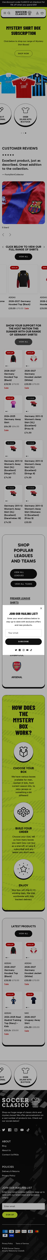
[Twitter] (16, 650)
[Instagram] (24, 650)
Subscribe (23, 641)
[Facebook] (20, 650)
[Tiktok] (31, 650)
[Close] (41, 608)
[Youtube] (27, 650)
